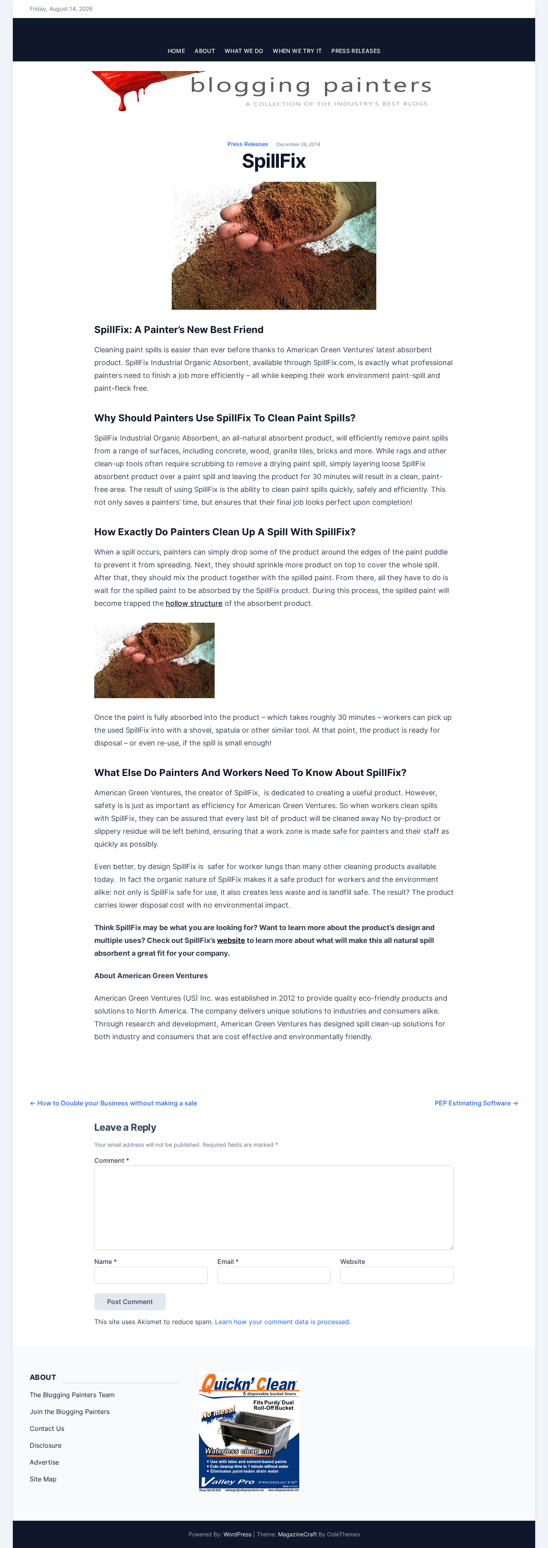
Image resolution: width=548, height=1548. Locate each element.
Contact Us (47, 1428)
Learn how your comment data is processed (282, 1322)
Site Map (43, 1479)
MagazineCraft (297, 1534)
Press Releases (355, 50)
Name (105, 1261)
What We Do (244, 50)
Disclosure (45, 1445)
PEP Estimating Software (476, 1103)
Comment (111, 1160)
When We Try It (297, 50)
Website (352, 1261)
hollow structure (194, 603)
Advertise (44, 1462)
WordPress (237, 1534)
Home (176, 50)
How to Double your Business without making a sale (113, 1103)
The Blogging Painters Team (72, 1395)
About (205, 50)
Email (228, 1261)
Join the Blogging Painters (70, 1412)
